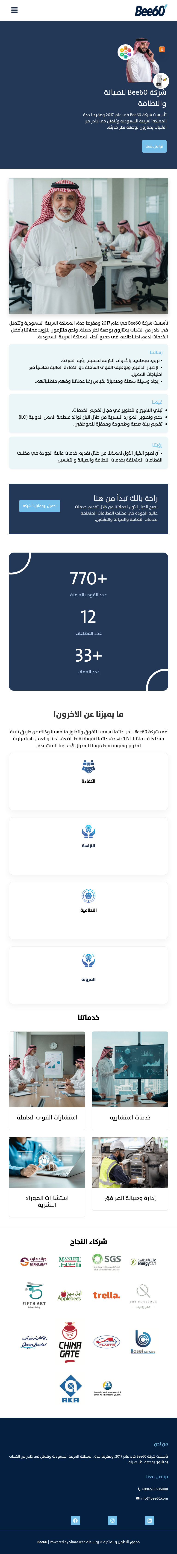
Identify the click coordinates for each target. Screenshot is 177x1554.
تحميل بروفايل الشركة (39, 505)
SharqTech (77, 1541)
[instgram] (112, 1520)
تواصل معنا (154, 146)
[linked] (149, 1520)
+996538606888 (155, 1489)
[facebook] (75, 1520)
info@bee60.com (154, 1498)
